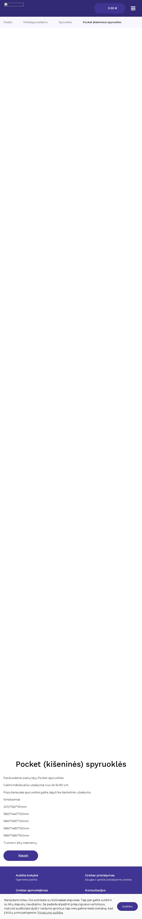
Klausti (23, 855)
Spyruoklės (65, 22)
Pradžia (7, 22)
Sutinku (127, 906)
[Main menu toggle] (133, 8)
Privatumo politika (50, 912)
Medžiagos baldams (35, 22)
